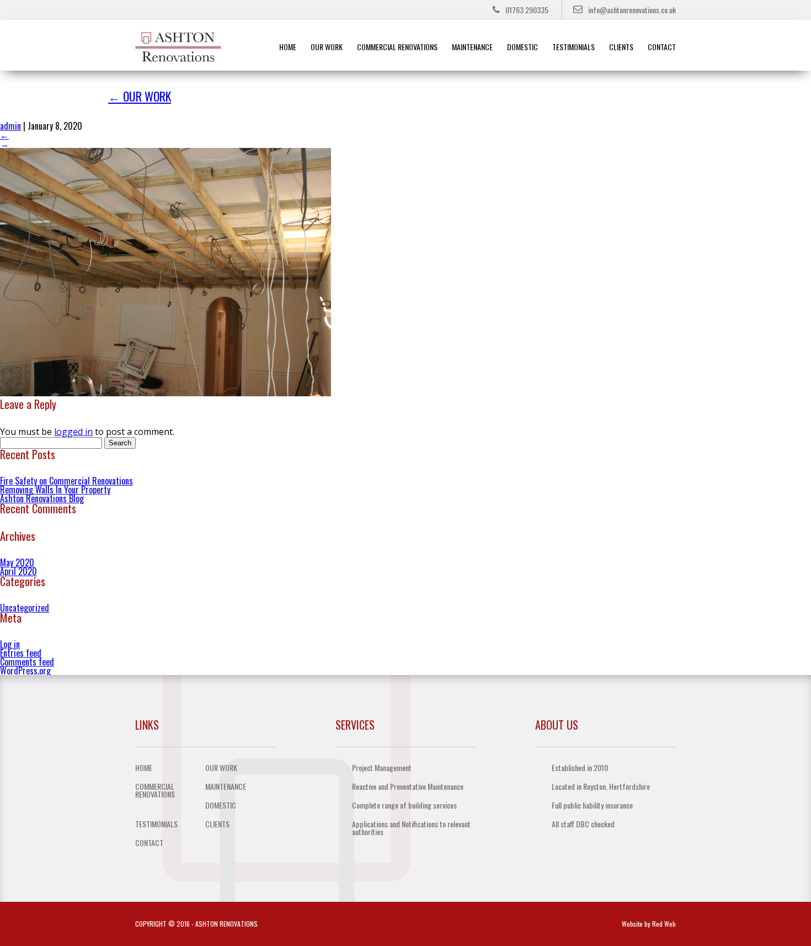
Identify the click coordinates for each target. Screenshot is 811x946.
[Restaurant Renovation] (165, 393)
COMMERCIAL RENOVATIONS (397, 46)
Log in (10, 644)
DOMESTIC (522, 46)
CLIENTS (621, 46)
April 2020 (18, 571)
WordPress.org (25, 670)
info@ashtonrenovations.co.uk (632, 9)
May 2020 (17, 562)
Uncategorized (24, 607)
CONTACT (662, 46)
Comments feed (27, 661)
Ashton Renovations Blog (42, 498)
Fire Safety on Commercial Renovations (66, 480)
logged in (73, 432)
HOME (287, 46)
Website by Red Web (649, 923)
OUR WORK (327, 46)
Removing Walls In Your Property (55, 489)
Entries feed (20, 653)
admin (10, 125)
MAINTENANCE (472, 46)
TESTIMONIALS (573, 46)
